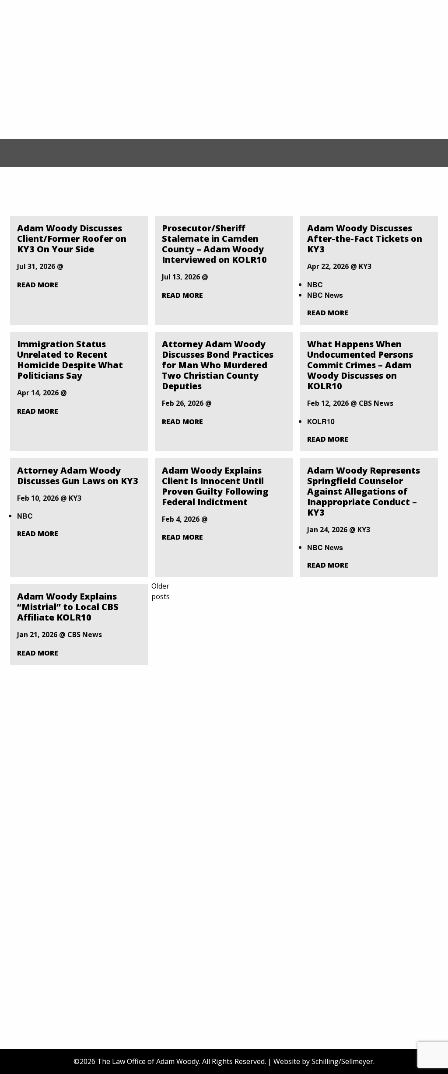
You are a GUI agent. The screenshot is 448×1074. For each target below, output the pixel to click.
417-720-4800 (345, 196)
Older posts (160, 591)
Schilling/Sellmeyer (342, 1061)
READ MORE (37, 284)
